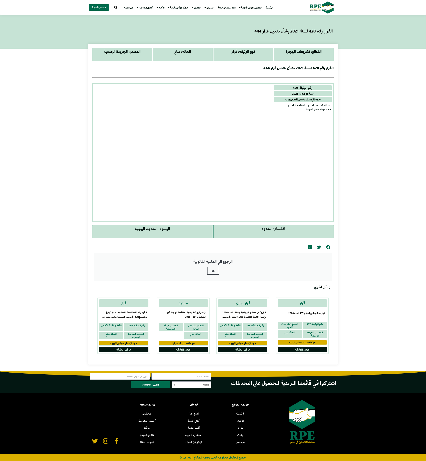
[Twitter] (95, 441)
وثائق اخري (322, 287)
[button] (116, 7)
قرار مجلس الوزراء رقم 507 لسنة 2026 (306, 313)
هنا (213, 271)
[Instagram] (105, 441)
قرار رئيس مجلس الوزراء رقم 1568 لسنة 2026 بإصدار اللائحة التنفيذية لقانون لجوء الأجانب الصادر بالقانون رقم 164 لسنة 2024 (244, 316)
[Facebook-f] (116, 441)
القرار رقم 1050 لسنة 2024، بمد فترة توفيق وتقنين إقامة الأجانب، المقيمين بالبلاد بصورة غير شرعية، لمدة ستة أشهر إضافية (125, 316)
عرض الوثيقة (302, 349)
